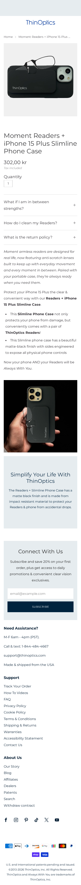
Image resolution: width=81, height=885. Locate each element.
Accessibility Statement (23, 738)
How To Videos (16, 693)
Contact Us (13, 745)
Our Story (12, 766)
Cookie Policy (15, 712)
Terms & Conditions (20, 719)
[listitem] (40, 8)
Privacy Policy (15, 706)
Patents (10, 792)
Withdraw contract (19, 805)
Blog (7, 773)
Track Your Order (17, 686)
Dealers (10, 786)
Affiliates (11, 779)
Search (9, 799)
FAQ (7, 699)
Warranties (13, 732)
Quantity (13, 176)
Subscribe (40, 606)
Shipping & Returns (20, 725)
